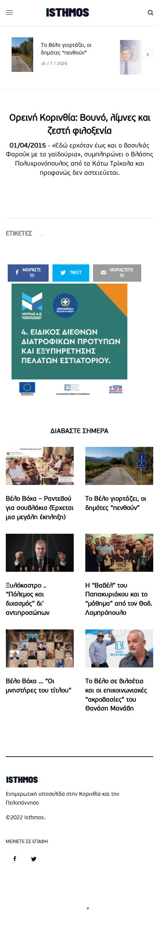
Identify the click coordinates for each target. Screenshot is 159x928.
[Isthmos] (68, 13)
